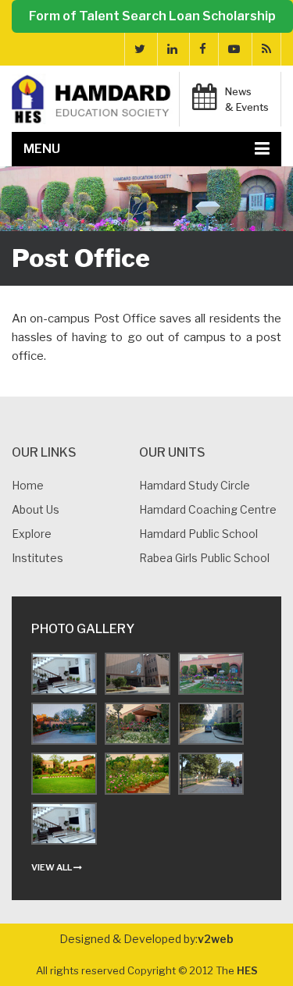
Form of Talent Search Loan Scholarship (152, 16)
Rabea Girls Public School (204, 557)
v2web (216, 938)
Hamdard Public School (198, 533)
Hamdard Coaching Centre (208, 509)
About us (35, 509)
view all (52, 867)
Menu (41, 148)
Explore (32, 533)
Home (28, 485)
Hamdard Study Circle (194, 485)
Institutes (37, 557)
